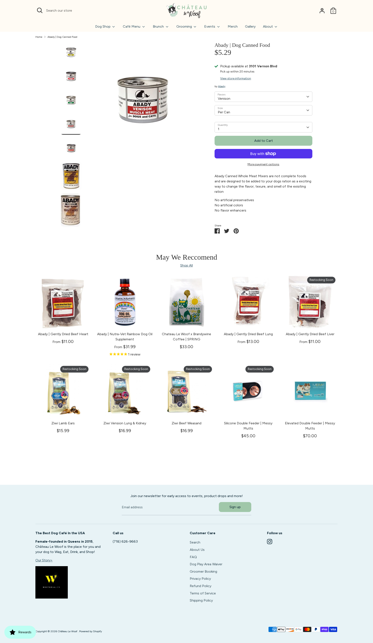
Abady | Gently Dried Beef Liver (310, 334)
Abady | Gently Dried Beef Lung (248, 334)
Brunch (159, 26)
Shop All (186, 265)
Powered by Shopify (90, 631)
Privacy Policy (200, 579)
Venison (224, 98)
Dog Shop (103, 26)
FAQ (193, 557)
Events (210, 26)
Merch (233, 26)
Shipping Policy (201, 600)
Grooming (184, 26)
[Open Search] (39, 10)
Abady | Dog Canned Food (62, 36)
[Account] (322, 10)
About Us (197, 550)
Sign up (235, 507)
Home (38, 36)
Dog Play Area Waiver (206, 564)
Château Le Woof (68, 631)
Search (195, 542)
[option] (143, 102)
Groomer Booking (203, 571)
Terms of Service (203, 593)
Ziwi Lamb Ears (63, 423)
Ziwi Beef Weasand (186, 423)
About (268, 26)
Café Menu (132, 26)
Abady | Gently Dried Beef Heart (63, 334)
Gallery (250, 26)
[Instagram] (269, 541)
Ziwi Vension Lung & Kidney (124, 423)
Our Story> (44, 560)
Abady (221, 86)
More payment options (263, 164)
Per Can (224, 112)
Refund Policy (200, 586)
